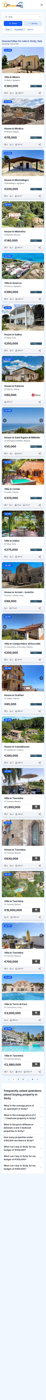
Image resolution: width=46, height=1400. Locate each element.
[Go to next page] (37, 1079)
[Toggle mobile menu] (41, 4)
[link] (36, 86)
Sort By (34, 23)
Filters (14, 23)
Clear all (30, 29)
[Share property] (40, 93)
